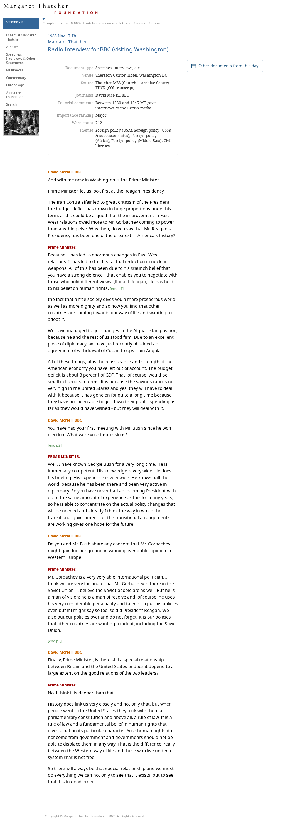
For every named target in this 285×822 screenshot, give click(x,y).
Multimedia (15, 70)
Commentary (16, 77)
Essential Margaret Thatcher (21, 37)
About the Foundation (14, 94)
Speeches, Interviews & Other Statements (20, 58)
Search (11, 104)
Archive (12, 46)
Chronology (15, 85)
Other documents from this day (228, 66)
